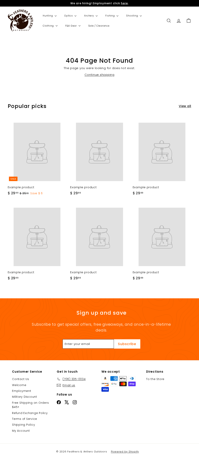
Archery (89, 15)
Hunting (48, 15)
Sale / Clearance (99, 25)
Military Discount (24, 397)
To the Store (155, 379)
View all (185, 106)
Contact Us (20, 379)
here (124, 3)
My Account (21, 431)
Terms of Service (24, 419)
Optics (68, 15)
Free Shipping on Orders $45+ (30, 405)
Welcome (19, 385)
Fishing (110, 15)
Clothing (49, 25)
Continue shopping (99, 75)
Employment (21, 391)
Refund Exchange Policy (30, 413)
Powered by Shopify (125, 451)
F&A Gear (71, 25)
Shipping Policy (23, 425)
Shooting (132, 15)
